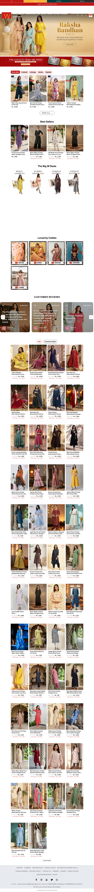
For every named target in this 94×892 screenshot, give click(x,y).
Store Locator (72, 871)
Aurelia (35, 1)
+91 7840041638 (51, 884)
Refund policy (37, 868)
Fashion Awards (22, 871)
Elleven (82, 1)
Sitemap (63, 871)
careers (56, 871)
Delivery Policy (35, 871)
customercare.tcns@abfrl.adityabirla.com (28, 884)
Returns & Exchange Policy (67, 868)
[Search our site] (78, 15)
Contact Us (47, 871)
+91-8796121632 (69, 884)
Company (27, 868)
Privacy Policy (50, 868)
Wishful (58, 1)
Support (19, 868)
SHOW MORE (47, 860)
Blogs (55, 874)
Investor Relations (44, 874)
